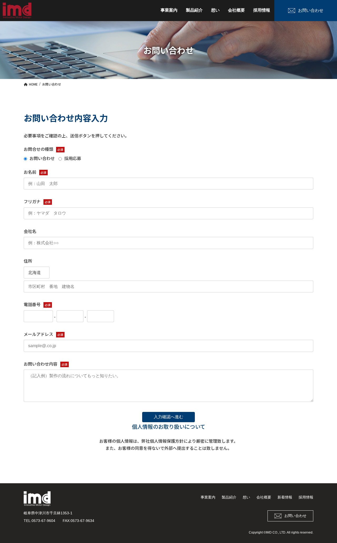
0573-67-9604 (43, 521)
